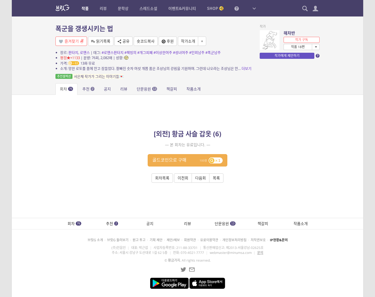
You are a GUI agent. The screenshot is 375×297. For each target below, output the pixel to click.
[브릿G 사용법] (236, 8)
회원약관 (190, 240)
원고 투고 (139, 240)
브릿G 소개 (95, 240)
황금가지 (174, 260)
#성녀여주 (180, 52)
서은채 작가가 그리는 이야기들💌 (90, 76)
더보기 (246, 68)
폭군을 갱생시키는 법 (84, 28)
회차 (66, 88)
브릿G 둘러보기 (117, 240)
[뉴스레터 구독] (192, 269)
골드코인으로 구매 (186, 160)
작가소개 (188, 41)
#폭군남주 (213, 52)
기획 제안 (156, 240)
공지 (107, 88)
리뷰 (123, 88)
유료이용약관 (209, 240)
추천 (87, 88)
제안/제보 (173, 240)
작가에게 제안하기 (287, 55)
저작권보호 (258, 240)
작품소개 (193, 88)
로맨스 (85, 52)
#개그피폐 (145, 52)
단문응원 (146, 88)
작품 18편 (298, 47)
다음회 (200, 178)
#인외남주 (197, 52)
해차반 (289, 33)
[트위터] (183, 269)
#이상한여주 (162, 52)
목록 (216, 178)
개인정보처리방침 (234, 240)
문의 (260, 252)
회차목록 (162, 178)
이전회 (183, 178)
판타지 (73, 52)
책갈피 (171, 88)
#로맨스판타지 (113, 52)
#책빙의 (130, 52)
